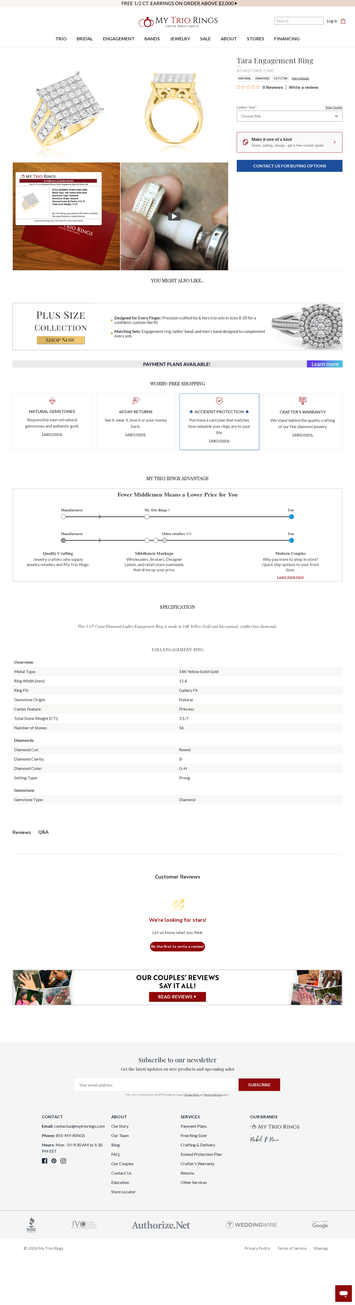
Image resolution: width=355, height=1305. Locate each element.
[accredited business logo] (31, 1224)
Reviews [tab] (21, 832)
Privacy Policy (192, 1094)
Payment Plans (194, 1126)
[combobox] (290, 116)
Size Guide (334, 107)
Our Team (120, 1135)
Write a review (303, 87)
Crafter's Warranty (197, 1163)
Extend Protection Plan (201, 1154)
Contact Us (121, 1172)
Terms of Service (213, 1094)
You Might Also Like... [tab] (177, 280)
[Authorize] (161, 1224)
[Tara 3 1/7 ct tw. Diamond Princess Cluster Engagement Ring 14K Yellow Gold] (66, 216)
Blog (115, 1144)
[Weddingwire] (251, 1224)
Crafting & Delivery (198, 1144)
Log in (332, 20)
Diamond (262, 78)
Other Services (194, 1182)
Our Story (120, 1126)
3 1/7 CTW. (280, 78)
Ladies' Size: (290, 106)
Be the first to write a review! (177, 946)
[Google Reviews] (320, 1224)
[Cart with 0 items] (344, 21)
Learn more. (52, 433)
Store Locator (123, 1191)
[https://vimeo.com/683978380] (174, 216)
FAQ (115, 1154)
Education (120, 1182)
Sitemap (321, 1248)
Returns (187, 1172)
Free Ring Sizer (194, 1135)
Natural (244, 78)
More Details (300, 78)
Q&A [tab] (43, 832)
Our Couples (122, 1163)
